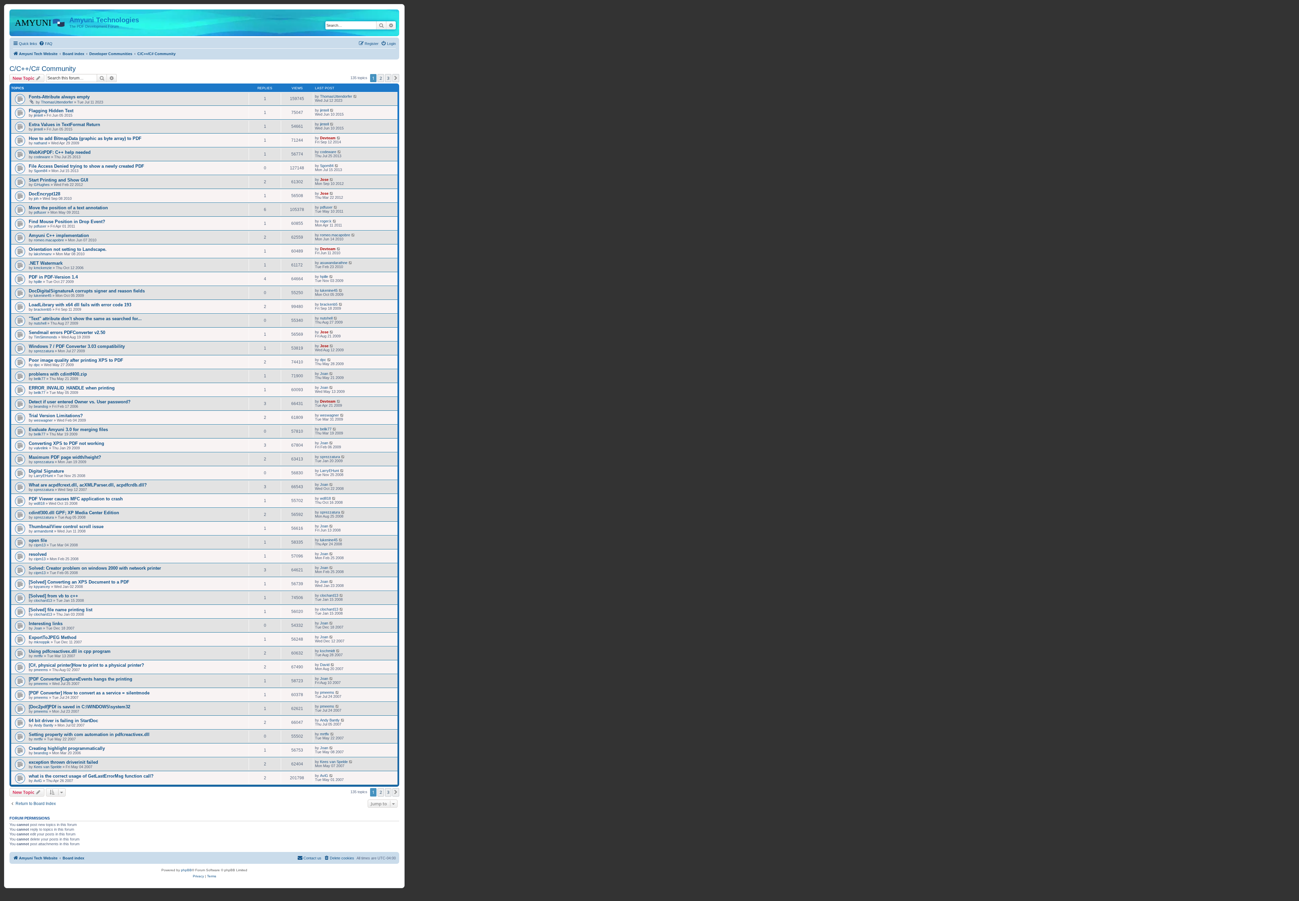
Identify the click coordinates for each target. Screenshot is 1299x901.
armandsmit (43, 531)
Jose (324, 179)
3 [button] (388, 78)
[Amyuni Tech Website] (40, 22)
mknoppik (42, 642)
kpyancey (42, 587)
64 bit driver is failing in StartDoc (63, 720)
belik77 (39, 379)
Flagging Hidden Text (51, 110)
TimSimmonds (45, 337)
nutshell (40, 323)
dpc (37, 365)
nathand (40, 143)
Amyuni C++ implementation (59, 235)
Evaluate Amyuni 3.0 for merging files (68, 429)
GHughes (42, 185)
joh (36, 198)
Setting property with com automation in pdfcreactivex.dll (89, 734)
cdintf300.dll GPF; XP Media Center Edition (74, 512)
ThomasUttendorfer (57, 102)
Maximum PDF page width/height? (65, 457)
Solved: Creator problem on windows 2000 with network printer (95, 568)
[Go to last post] (355, 96)
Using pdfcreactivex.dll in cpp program (70, 651)
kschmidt (327, 651)
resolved (38, 554)
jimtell (38, 115)
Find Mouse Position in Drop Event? (67, 221)
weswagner (43, 420)
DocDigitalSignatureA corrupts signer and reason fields (87, 290)
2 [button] (381, 78)
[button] (395, 78)
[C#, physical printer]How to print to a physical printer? (86, 665)
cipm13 (40, 545)
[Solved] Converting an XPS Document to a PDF (79, 582)
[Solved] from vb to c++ (53, 595)
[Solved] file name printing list (60, 609)
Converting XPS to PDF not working (66, 443)
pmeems (41, 670)
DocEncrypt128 (44, 193)
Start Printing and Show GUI (58, 180)
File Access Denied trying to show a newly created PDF (86, 166)
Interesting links (46, 623)
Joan (324, 374)
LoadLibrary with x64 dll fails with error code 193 (80, 304)
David (324, 665)
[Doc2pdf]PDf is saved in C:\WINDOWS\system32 (79, 706)
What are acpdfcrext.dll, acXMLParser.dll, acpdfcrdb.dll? (88, 485)
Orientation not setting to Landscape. (68, 249)
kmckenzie (43, 268)
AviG (38, 781)
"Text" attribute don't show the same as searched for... (85, 318)
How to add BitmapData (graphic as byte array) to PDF (85, 138)
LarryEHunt (43, 476)
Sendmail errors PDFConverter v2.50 (67, 332)
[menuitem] (45, 44)
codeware (42, 157)
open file (38, 540)
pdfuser (40, 212)
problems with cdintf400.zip (58, 374)
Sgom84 (40, 171)
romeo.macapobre (49, 240)
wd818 (39, 503)
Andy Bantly (43, 725)
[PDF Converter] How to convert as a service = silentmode (89, 692)
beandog (41, 406)
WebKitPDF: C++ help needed (60, 152)
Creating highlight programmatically (67, 748)
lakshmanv (43, 254)
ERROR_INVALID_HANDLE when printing (72, 387)
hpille (38, 282)
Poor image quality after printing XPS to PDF (76, 360)
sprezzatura (44, 351)
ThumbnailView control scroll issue (66, 526)
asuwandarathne (333, 263)
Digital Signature (46, 471)
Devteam (328, 138)
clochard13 (43, 600)
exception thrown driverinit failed (63, 762)
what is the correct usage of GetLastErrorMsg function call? (91, 776)
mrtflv (38, 656)
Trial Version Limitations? (56, 415)
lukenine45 (42, 295)
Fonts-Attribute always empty (59, 96)
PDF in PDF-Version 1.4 (53, 277)
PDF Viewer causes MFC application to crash (76, 498)
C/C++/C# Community (42, 68)
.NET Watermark (46, 263)
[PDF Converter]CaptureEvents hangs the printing (80, 679)
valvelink (41, 448)
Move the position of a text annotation (68, 207)
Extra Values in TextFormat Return (64, 124)
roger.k (326, 221)
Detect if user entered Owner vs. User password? (80, 401)
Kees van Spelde (48, 767)
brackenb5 (42, 309)
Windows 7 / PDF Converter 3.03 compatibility (77, 346)
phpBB (186, 870)
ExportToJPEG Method (52, 637)
